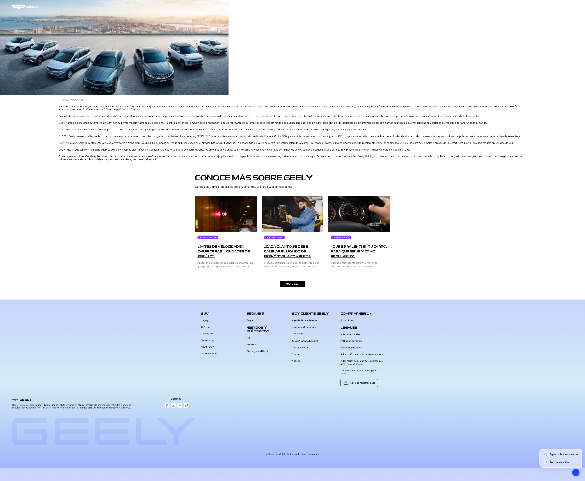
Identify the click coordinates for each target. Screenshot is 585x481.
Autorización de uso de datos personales (361, 354)
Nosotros (296, 354)
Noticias (296, 361)
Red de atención (300, 347)
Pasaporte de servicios (304, 327)
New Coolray (207, 340)
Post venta (297, 333)
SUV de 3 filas (513, 6)
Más (530, 6)
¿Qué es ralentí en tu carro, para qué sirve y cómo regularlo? (359, 251)
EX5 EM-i (251, 344)
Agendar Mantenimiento (304, 320)
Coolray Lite (207, 333)
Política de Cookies (350, 334)
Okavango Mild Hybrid (257, 351)
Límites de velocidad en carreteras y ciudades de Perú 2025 (223, 251)
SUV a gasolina (453, 6)
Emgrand (250, 320)
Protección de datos (351, 347)
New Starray (207, 347)
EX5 (248, 338)
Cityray (204, 320)
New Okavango (209, 353)
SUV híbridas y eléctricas (483, 6)
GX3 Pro (205, 327)
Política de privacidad (351, 341)
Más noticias (292, 284)
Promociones (347, 320)
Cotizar (558, 6)
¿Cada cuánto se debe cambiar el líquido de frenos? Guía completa (287, 251)
